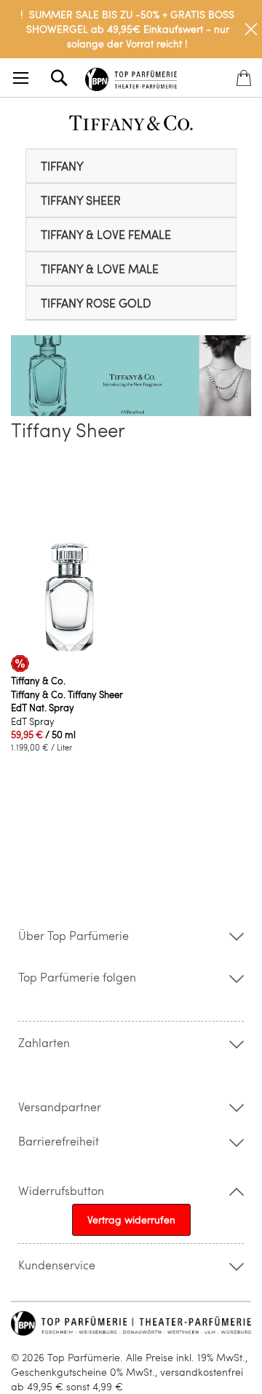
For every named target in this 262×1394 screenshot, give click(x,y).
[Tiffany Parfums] (131, 126)
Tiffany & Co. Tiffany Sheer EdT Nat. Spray (67, 701)
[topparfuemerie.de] (131, 77)
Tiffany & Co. (38, 680)
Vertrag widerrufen (131, 1219)
